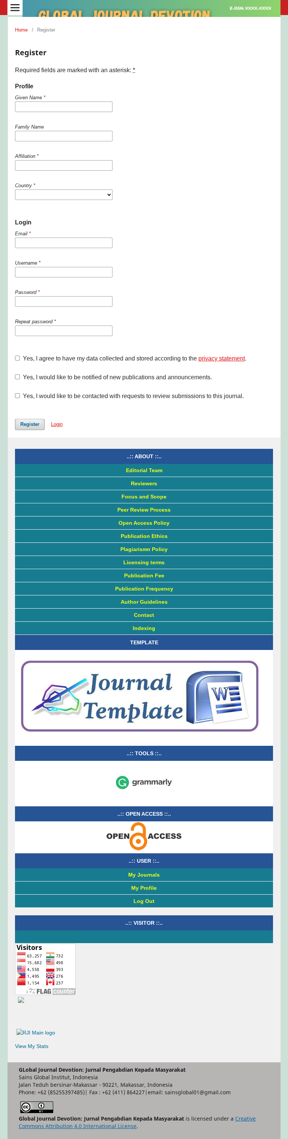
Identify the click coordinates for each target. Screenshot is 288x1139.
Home (21, 30)
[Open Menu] (15, 7)
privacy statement (221, 358)
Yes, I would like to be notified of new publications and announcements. (116, 377)
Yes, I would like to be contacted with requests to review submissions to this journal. (132, 396)
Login (57, 424)
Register (29, 424)
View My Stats (31, 1046)
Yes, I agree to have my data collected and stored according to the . (133, 358)
